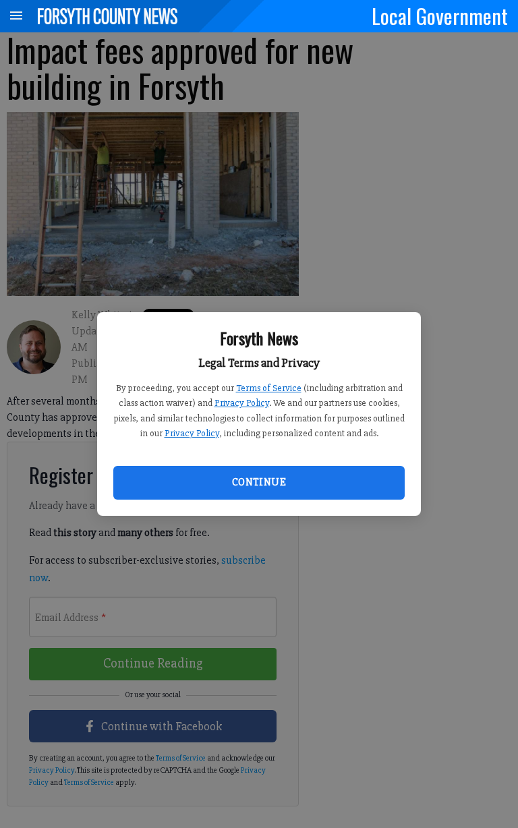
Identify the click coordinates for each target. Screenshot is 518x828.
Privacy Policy (241, 403)
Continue (259, 482)
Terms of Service (268, 388)
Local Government (440, 15)
